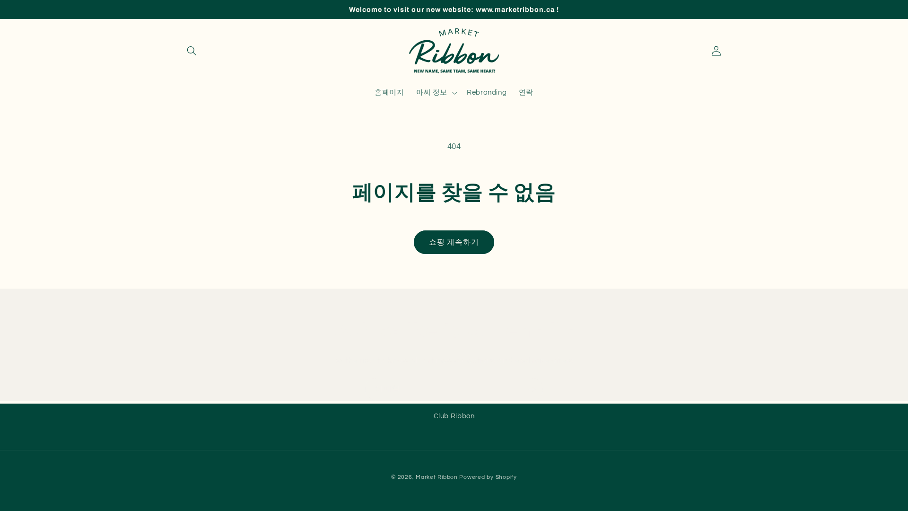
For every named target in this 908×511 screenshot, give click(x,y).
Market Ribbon (437, 477)
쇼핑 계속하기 (454, 242)
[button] (192, 51)
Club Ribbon (454, 416)
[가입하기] (532, 389)
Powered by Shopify (487, 477)
